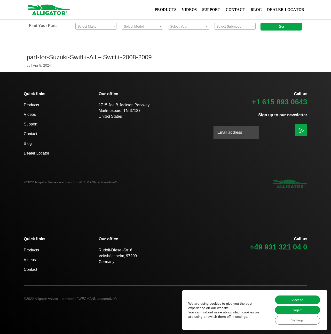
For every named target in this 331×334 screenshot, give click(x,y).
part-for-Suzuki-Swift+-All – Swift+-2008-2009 (89, 57)
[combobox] (96, 26)
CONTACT (235, 10)
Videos (30, 114)
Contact (30, 134)
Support (30, 124)
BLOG (256, 10)
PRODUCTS (165, 10)
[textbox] (96, 26)
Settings (297, 320)
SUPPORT (211, 10)
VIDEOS (189, 10)
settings (241, 316)
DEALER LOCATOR (285, 10)
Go (281, 26)
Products (31, 105)
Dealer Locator (36, 153)
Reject (297, 310)
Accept (297, 300)
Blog (28, 143)
